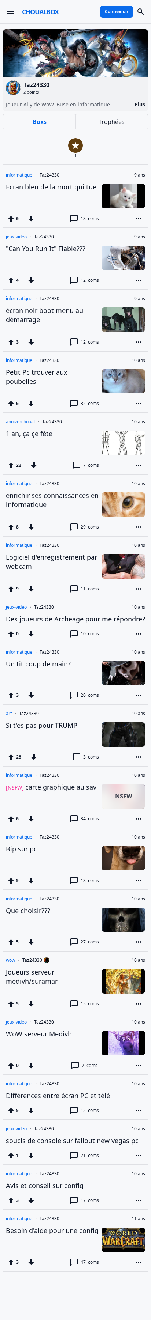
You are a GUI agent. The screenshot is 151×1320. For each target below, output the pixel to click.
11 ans (138, 1219)
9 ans (139, 175)
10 (90, 634)
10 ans (138, 360)
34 (90, 819)
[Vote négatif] (31, 218)
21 (90, 1155)
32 (90, 403)
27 (90, 942)
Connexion (116, 11)
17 (90, 1200)
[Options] (138, 218)
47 (90, 1262)
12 (90, 280)
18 (90, 218)
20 (90, 695)
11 (90, 589)
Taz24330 (49, 175)
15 (90, 1004)
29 (90, 527)
